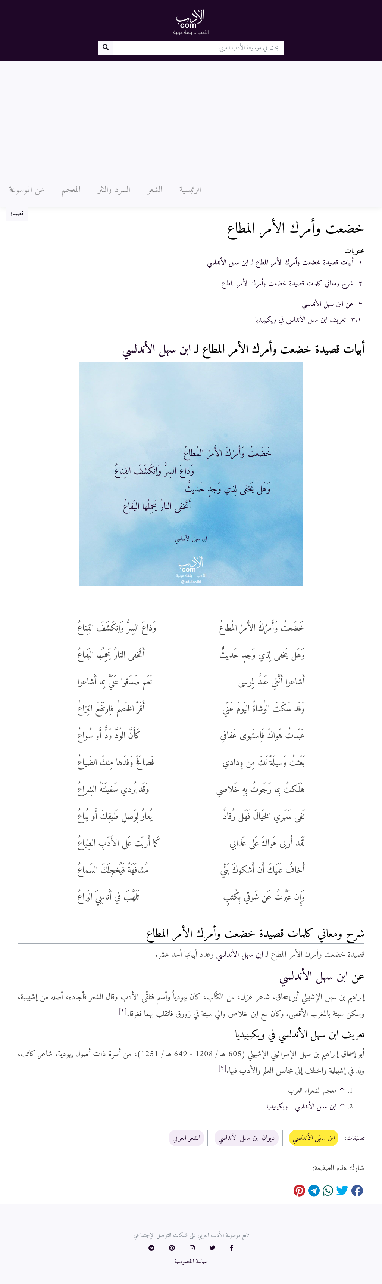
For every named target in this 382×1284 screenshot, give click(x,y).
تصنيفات (355, 1138)
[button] (231, 1248)
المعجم (71, 190)
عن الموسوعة (26, 190)
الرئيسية (190, 190)
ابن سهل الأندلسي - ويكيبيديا (301, 1106)
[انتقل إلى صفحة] (105, 48)
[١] (123, 1011)
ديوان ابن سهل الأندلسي (246, 1138)
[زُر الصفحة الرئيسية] (191, 21)
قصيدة (17, 213)
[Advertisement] (191, 117)
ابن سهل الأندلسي (156, 349)
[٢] (222, 1068)
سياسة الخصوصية (191, 1261)
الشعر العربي (186, 1138)
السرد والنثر (114, 190)
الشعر (154, 190)
